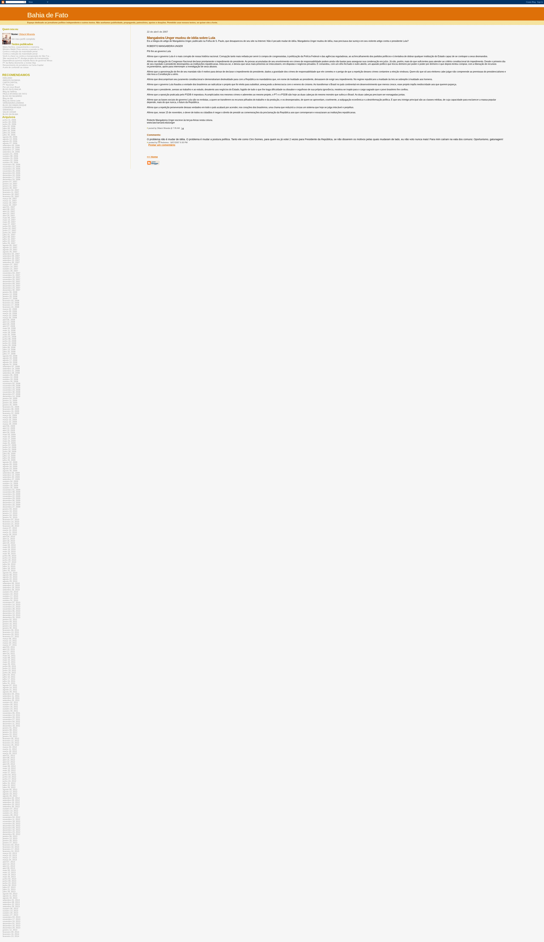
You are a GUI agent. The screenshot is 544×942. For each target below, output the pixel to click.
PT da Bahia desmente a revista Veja (19, 63)
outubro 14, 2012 (10, 811)
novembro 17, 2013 (11, 919)
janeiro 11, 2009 (10, 401)
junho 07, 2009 (9, 445)
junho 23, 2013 (9, 883)
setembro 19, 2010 (11, 588)
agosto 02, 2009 (10, 462)
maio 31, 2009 (9, 443)
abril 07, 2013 (9, 862)
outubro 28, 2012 (10, 815)
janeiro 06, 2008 (10, 292)
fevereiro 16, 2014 (11, 934)
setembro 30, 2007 (11, 262)
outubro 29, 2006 (10, 162)
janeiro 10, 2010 (10, 511)
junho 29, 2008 (9, 345)
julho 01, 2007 (9, 235)
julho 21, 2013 (9, 889)
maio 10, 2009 (9, 437)
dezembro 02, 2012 (11, 826)
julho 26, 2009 (9, 460)
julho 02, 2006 (9, 126)
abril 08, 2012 (9, 758)
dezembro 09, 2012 (11, 828)
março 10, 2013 (10, 855)
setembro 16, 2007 (11, 258)
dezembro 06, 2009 (11, 500)
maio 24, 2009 (9, 441)
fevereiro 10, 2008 (11, 303)
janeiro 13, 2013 (10, 838)
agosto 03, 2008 (10, 356)
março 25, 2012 (10, 753)
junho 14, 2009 (9, 447)
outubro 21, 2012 (10, 813)
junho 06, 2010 (9, 556)
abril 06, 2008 (9, 320)
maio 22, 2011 (9, 662)
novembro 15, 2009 (11, 494)
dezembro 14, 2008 (11, 396)
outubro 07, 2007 (10, 264)
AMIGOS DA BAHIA (11, 80)
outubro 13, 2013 (10, 911)
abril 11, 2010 (9, 539)
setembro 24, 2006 (11, 152)
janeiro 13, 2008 (10, 294)
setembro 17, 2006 (11, 150)
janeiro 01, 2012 (10, 728)
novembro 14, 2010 (11, 605)
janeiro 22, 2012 (10, 734)
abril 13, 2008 (9, 322)
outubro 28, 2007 (10, 271)
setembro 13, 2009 (11, 475)
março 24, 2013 (10, 860)
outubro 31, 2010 (10, 600)
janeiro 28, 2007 (10, 188)
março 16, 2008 (10, 313)
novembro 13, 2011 (11, 715)
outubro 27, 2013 (10, 915)
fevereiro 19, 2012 (11, 743)
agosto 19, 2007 (10, 250)
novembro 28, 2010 (11, 609)
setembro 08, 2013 (11, 902)
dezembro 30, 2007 (11, 290)
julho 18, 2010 (9, 568)
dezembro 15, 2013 (11, 926)
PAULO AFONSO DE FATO (15, 94)
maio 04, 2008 (9, 328)
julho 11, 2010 (9, 566)
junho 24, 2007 (9, 233)
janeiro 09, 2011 (10, 622)
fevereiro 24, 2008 (11, 307)
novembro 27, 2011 (11, 719)
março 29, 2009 (10, 424)
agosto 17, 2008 (10, 360)
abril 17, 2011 (9, 651)
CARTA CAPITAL (10, 82)
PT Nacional (8, 85)
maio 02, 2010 (9, 545)
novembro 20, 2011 (11, 717)
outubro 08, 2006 (10, 156)
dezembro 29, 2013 (11, 928)
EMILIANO (7, 78)
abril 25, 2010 (9, 543)
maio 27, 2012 (9, 773)
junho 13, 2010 (9, 558)
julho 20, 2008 (9, 352)
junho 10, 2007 (9, 228)
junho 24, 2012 (9, 781)
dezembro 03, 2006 (11, 173)
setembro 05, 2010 (11, 583)
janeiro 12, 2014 (10, 930)
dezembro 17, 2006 (11, 177)
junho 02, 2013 (9, 879)
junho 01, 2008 (9, 337)
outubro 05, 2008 (10, 375)
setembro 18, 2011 (11, 698)
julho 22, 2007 (9, 241)
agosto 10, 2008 (10, 358)
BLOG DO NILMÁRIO (12, 96)
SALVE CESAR (9, 112)
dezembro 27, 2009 (11, 507)
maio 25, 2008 (9, 335)
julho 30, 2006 (9, 135)
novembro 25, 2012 (11, 824)
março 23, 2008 (10, 315)
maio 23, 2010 (9, 551)
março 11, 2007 (10, 201)
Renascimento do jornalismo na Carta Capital (23, 65)
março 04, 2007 (10, 199)
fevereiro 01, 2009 (11, 407)
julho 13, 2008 (9, 349)
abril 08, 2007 (9, 209)
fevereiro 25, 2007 (11, 196)
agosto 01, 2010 (10, 573)
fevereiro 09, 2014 (11, 932)
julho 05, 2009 (9, 454)
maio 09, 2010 (9, 547)
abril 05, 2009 (9, 426)
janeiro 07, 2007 (10, 182)
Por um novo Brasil (11, 87)
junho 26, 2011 (9, 673)
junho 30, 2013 (9, 885)
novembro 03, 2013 (11, 917)
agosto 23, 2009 (10, 469)
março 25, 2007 (10, 205)
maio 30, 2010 (9, 554)
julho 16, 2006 (9, 131)
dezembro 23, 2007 (11, 288)
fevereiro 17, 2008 (11, 305)
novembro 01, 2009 (11, 490)
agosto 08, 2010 (10, 575)
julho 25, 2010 (9, 571)
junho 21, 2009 (9, 449)
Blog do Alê (8, 98)
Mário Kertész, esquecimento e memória (21, 47)
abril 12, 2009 (9, 428)
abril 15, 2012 (9, 760)
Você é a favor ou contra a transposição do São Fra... (27, 56)
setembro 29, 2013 (11, 906)
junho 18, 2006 (9, 122)
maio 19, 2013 (9, 875)
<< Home (152, 156)
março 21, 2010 (10, 532)
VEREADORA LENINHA (13, 103)
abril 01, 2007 (9, 207)
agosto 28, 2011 (10, 692)
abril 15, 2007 (9, 211)
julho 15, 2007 (9, 239)
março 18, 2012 (10, 751)
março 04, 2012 (10, 747)
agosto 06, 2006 (10, 137)
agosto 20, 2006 (10, 141)
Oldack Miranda (27, 34)
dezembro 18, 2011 (11, 726)
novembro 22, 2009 (11, 496)
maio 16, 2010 (9, 549)
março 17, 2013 (10, 858)
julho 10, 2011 (9, 677)
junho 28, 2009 (9, 452)
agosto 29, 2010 (10, 581)
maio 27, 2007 (9, 224)
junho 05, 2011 (9, 666)
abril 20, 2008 (9, 324)
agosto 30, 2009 (10, 471)
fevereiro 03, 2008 (11, 301)
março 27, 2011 (10, 645)
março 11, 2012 (10, 749)
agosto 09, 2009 (10, 464)
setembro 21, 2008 (11, 371)
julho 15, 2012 (9, 783)
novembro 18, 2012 (11, 821)
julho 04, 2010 (9, 564)
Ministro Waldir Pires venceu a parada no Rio (23, 49)
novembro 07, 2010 (11, 602)
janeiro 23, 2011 (10, 626)
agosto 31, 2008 (10, 364)
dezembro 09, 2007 (11, 284)
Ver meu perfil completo (23, 39)
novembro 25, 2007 (11, 279)
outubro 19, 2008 (10, 379)
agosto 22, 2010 (10, 579)
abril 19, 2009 (9, 430)
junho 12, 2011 (9, 668)
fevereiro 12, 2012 (11, 741)
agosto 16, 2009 (10, 466)
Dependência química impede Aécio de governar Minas (27, 60)
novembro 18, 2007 (11, 277)
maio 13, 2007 (9, 220)
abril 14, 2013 (9, 864)
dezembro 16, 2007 (11, 286)
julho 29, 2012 (9, 787)
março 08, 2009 (10, 418)
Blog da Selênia (10, 91)
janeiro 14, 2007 (10, 184)
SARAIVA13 (8, 110)
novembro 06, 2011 (11, 713)
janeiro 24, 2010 (10, 515)
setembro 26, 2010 (11, 590)
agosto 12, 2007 (10, 247)
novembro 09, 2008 (11, 386)
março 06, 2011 (10, 639)
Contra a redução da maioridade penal (20, 51)
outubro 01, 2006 (10, 154)
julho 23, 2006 (9, 133)
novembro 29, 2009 (11, 498)
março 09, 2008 (10, 311)
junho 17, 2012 (9, 779)
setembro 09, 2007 (11, 256)
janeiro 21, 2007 (10, 186)
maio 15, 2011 (9, 660)
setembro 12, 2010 (11, 585)
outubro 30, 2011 (10, 711)
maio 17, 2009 (9, 439)
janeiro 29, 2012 (10, 736)
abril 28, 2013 (9, 868)
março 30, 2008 (10, 318)
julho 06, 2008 (9, 347)
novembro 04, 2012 (11, 817)
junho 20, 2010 (9, 560)
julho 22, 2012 (9, 785)
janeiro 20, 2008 (10, 296)
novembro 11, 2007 (11, 275)
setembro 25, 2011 (11, 700)
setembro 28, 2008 (11, 373)
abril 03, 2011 (9, 647)
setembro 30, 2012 (11, 807)
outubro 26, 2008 (10, 381)
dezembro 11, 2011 (11, 724)
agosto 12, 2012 (10, 792)
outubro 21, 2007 (10, 269)
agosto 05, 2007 (10, 245)
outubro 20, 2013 (10, 913)
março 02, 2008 (10, 309)
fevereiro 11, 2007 (11, 192)
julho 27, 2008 (9, 354)
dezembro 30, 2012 (11, 834)
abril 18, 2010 (9, 541)
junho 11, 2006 (9, 120)
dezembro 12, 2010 (11, 613)
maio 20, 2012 (9, 770)
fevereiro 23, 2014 (11, 936)
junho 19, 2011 (9, 670)
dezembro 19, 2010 (11, 615)
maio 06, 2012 (9, 766)
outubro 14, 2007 (10, 267)
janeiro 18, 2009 (10, 403)
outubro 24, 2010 (10, 598)
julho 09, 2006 (9, 128)
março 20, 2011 (10, 643)
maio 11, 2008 (9, 330)
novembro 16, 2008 (11, 388)
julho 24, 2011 (9, 681)
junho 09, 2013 (9, 881)
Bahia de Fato (47, 15)
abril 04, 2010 (9, 537)
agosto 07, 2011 (10, 685)
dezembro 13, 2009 (11, 503)
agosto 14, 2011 (10, 687)
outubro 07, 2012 (10, 809)
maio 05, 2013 (9, 870)
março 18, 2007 (10, 203)
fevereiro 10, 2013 (11, 847)
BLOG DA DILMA (10, 114)
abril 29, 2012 (9, 764)
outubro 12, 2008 (10, 377)
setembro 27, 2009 (11, 479)
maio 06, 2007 (9, 218)
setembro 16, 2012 (11, 802)
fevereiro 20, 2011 (11, 634)
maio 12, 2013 (9, 872)
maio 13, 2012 (9, 768)
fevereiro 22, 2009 (11, 413)
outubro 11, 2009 (10, 483)
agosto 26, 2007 (10, 252)
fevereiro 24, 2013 (11, 851)
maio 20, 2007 (9, 222)
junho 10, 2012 (9, 777)
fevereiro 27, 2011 (11, 636)
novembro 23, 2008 (11, 390)
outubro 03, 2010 (10, 592)
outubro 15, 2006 (10, 158)
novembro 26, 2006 (11, 171)
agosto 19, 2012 (10, 794)
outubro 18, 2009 (10, 486)
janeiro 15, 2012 (10, 732)
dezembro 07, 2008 (11, 394)
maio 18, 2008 (9, 332)
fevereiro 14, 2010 (11, 522)
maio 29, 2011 (9, 664)
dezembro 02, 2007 (11, 281)
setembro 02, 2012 (11, 798)
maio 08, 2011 (9, 658)
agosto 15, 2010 (10, 577)
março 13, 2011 (10, 641)
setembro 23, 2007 (11, 260)
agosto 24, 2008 (10, 362)
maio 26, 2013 (9, 877)
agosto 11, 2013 (10, 896)
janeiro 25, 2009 (10, 405)
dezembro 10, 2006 (11, 175)
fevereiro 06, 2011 (11, 630)
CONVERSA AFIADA (12, 107)
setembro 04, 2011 (11, 694)
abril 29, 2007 (9, 216)
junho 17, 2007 (9, 230)
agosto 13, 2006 (10, 139)
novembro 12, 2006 (11, 167)
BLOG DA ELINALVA (12, 89)
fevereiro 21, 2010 (11, 524)
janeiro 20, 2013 (10, 841)
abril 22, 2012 (9, 762)
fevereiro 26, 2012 (11, 745)
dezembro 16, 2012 (11, 830)
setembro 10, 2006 (11, 148)
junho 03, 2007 (9, 226)
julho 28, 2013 (9, 892)
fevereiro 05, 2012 (11, 739)
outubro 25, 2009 (10, 488)
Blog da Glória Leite (11, 100)
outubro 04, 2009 (10, 481)
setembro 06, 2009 (11, 473)
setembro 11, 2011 (11, 696)
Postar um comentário (161, 145)
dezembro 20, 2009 (11, 505)
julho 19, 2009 (9, 458)
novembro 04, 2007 (11, 273)
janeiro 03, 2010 (10, 509)
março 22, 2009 (10, 422)
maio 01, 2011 (9, 656)
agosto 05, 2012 (10, 790)
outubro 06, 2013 (10, 909)
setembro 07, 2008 (11, 366)
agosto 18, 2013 (10, 898)
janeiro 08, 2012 (10, 730)
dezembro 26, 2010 (11, 617)
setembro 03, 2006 (11, 145)
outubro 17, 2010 (10, 596)
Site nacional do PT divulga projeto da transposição (26, 58)
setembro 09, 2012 (11, 800)
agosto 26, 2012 (10, 796)
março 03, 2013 (10, 853)
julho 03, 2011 (9, 675)
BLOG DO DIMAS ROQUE (14, 105)
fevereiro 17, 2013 (11, 849)
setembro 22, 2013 (11, 904)
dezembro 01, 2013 (11, 923)
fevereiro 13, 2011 (11, 632)
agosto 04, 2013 (10, 894)
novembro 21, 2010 (11, 607)
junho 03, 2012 (9, 775)
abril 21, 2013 (9, 866)
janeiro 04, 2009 (10, 398)
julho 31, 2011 (9, 683)
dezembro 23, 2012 (11, 832)
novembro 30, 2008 (11, 392)
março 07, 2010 (10, 528)
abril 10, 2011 (9, 649)
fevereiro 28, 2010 (11, 526)
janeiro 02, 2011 (10, 619)
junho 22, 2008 (9, 343)
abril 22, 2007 (9, 213)
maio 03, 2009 (9, 435)
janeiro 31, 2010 (10, 517)
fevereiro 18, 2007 (11, 194)
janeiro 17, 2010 (10, 513)
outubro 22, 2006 (10, 160)
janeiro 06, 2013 (10, 836)
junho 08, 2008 (9, 339)
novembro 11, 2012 (11, 819)
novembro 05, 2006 (11, 165)
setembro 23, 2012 (11, 804)
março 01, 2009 (10, 415)
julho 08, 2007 (9, 237)
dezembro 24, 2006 (11, 179)
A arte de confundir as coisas (16, 67)
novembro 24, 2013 (11, 921)
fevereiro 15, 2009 (11, 411)
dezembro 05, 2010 (11, 611)
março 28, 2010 (10, 534)
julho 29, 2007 (9, 243)
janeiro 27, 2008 (10, 298)
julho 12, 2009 (9, 456)
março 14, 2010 (10, 530)
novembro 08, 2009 (11, 492)
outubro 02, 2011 (10, 702)
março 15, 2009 (10, 420)
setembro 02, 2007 (11, 254)
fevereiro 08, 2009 (11, 409)
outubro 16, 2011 (10, 707)
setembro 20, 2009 (11, 477)
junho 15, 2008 (9, 341)
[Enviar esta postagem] (182, 128)
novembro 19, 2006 (11, 169)
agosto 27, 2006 (10, 143)
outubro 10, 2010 (10, 594)
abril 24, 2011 (9, 653)
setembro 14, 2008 (11, 369)
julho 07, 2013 (9, 887)
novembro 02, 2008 (11, 383)
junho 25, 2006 (9, 124)
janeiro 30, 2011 (10, 628)
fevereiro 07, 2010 (11, 520)
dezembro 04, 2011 (11, 721)
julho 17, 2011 (9, 679)
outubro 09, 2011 (10, 704)
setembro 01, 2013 (11, 900)
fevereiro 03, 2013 (11, 845)
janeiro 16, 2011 (10, 624)
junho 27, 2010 (9, 562)
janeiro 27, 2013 (10, 843)
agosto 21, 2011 (10, 690)
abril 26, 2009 (9, 432)
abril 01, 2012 (9, 756)
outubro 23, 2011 (10, 709)
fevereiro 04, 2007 (11, 190)
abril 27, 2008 (9, 326)
